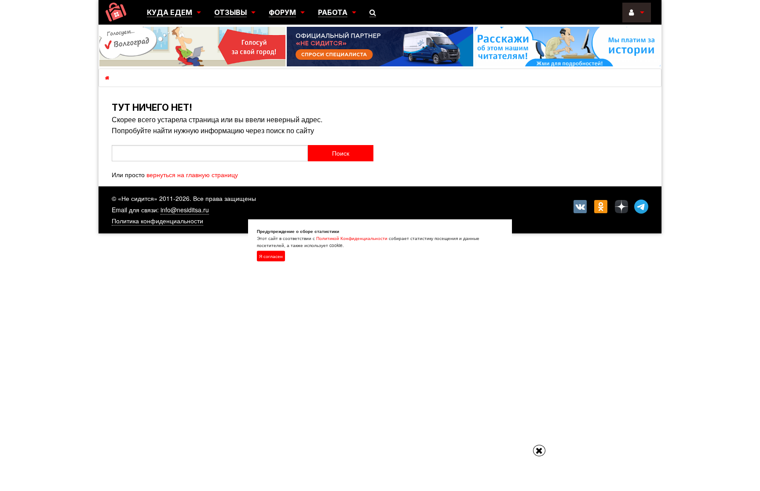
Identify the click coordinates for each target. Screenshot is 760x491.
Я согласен (271, 256)
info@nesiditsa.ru (185, 209)
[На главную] (116, 12)
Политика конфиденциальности (157, 220)
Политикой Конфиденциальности (351, 238)
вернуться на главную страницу (192, 174)
